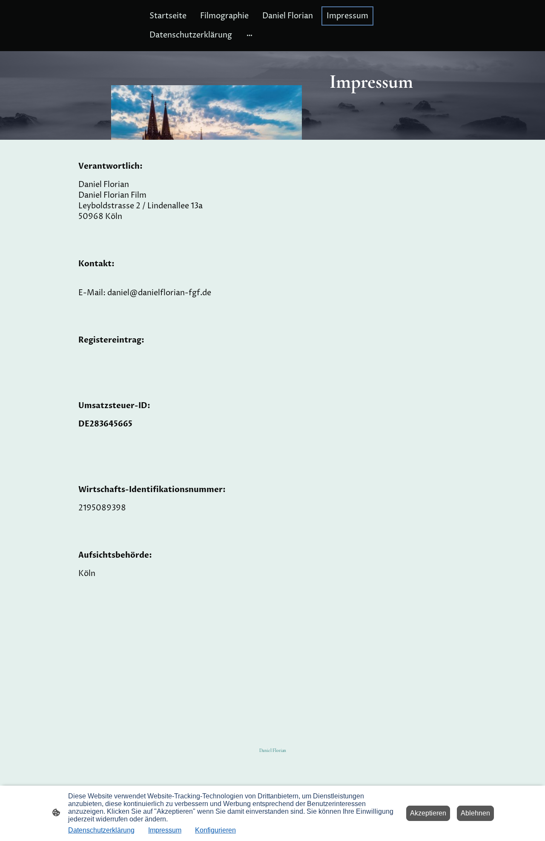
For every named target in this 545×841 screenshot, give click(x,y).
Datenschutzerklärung (101, 830)
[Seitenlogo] (272, 764)
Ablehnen (475, 813)
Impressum (164, 830)
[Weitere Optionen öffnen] (249, 35)
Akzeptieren (428, 813)
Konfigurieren (215, 830)
